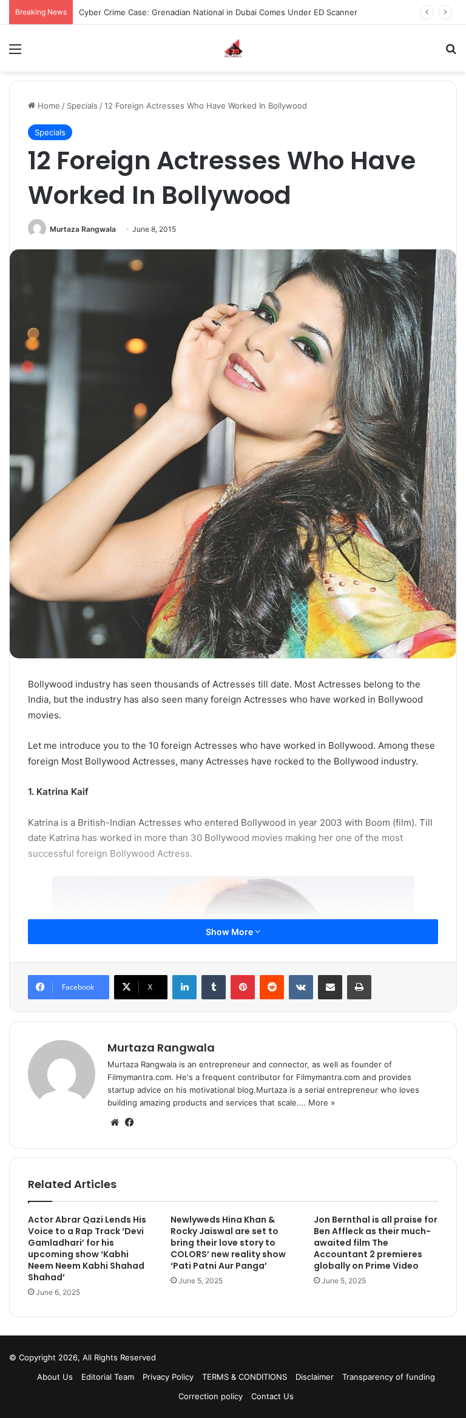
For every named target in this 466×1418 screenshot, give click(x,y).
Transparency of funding (388, 1377)
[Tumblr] (213, 987)
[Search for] (451, 53)
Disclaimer (314, 1377)
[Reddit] (272, 987)
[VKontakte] (301, 987)
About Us (55, 1377)
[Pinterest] (243, 987)
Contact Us (272, 1396)
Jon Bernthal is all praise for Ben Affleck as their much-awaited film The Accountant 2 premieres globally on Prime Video (375, 1243)
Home (47, 105)
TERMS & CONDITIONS (244, 1377)
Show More (230, 932)
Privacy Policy (168, 1377)
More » (321, 1102)
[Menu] (15, 53)
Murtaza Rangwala (83, 229)
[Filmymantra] (233, 48)
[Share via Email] (330, 987)
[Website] (114, 1122)
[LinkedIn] (184, 987)
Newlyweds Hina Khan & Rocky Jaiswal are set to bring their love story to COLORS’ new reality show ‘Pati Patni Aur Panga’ (228, 1243)
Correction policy (210, 1396)
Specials (82, 105)
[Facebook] (129, 1122)
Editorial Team (107, 1377)
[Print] (359, 987)
